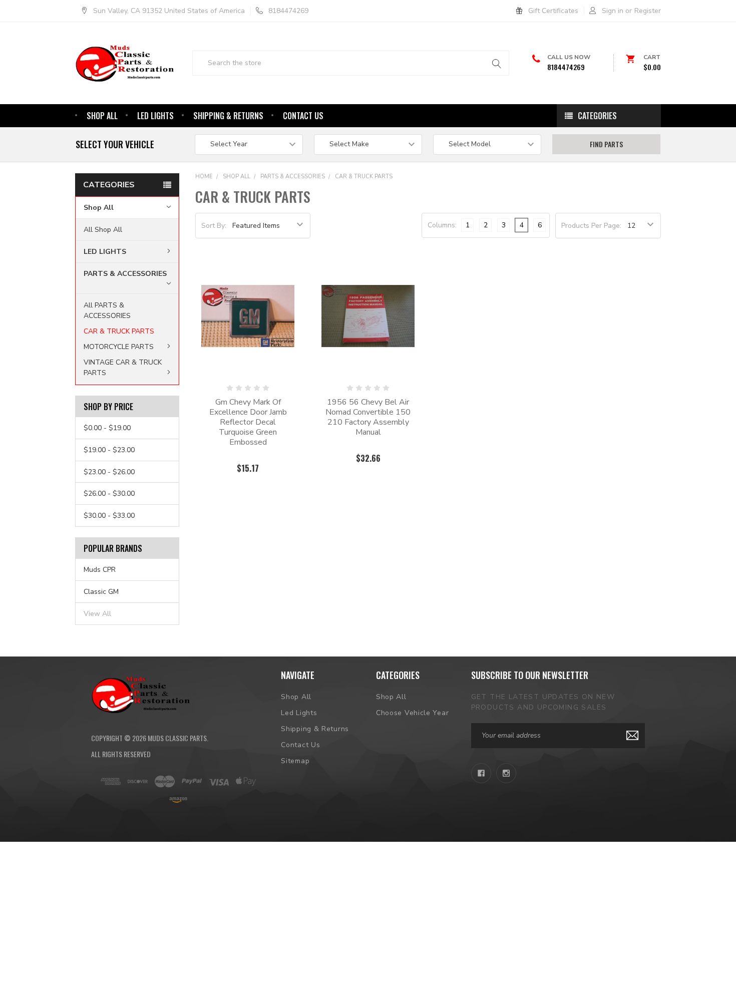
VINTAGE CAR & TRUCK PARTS (123, 368)
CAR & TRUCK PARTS (119, 331)
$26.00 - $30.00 (109, 493)
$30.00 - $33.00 (109, 515)
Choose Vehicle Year (412, 713)
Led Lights (155, 116)
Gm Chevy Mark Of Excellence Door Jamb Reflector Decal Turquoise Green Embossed (248, 422)
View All (97, 613)
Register (647, 11)
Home (204, 176)
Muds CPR (100, 569)
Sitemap (295, 761)
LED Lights (105, 251)
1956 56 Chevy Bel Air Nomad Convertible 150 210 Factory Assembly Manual (368, 417)
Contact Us (303, 116)
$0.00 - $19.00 (107, 428)
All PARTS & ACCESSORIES (107, 310)
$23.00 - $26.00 (109, 472)
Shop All (102, 116)
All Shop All (103, 229)
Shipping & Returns (228, 116)
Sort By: (213, 225)
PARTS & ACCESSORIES (125, 273)
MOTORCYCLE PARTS (119, 347)
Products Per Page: (591, 225)
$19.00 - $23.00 (109, 450)
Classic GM (101, 591)
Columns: (442, 225)
